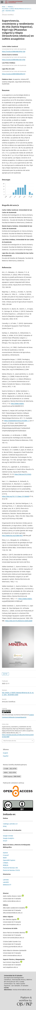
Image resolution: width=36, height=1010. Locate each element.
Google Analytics (8, 838)
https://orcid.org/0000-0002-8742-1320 (13, 51)
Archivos (10, 7)
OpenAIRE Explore (9, 860)
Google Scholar (8, 836)
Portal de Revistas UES (10, 868)
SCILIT (5, 841)
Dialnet (5, 853)
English (5, 753)
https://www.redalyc (25, 599)
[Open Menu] (2, 2)
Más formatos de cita (9, 741)
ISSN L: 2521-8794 (10, 772)
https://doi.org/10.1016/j (22, 474)
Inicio (3, 7)
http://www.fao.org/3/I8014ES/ (12, 535)
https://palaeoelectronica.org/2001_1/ (17, 421)
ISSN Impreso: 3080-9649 (12, 776)
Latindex (6, 880)
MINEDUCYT (7, 885)
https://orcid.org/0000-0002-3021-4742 (13, 60)
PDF (6, 674)
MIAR (5, 858)
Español (5, 756)
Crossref (6, 855)
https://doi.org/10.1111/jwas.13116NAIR (15, 496)
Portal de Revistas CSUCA (11, 870)
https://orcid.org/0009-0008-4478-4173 (13, 74)
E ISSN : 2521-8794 (10, 768)
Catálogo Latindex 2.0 (10, 824)
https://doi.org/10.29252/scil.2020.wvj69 (18, 621)
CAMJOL (5, 863)
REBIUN (5, 865)
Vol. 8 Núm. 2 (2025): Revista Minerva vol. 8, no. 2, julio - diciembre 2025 (16, 10)
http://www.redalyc (17, 403)
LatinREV (6, 882)
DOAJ (4, 826)
